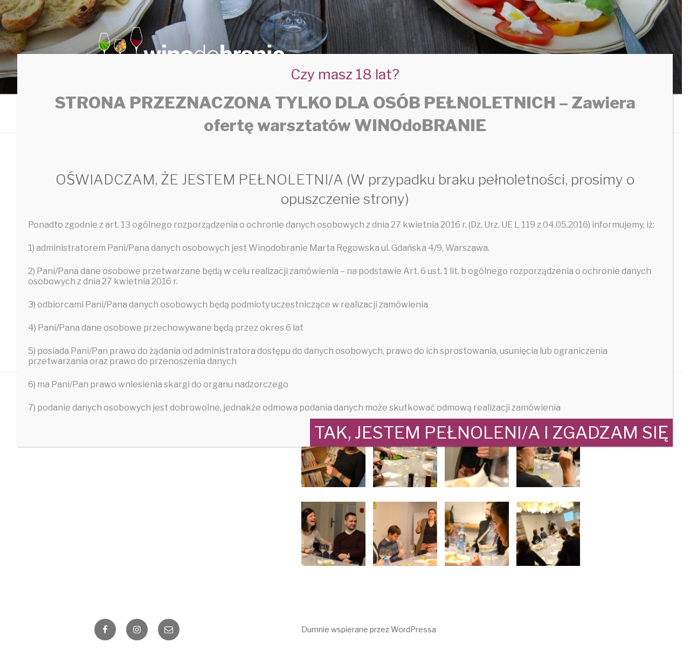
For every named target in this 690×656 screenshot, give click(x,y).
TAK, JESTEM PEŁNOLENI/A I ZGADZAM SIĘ (491, 432)
